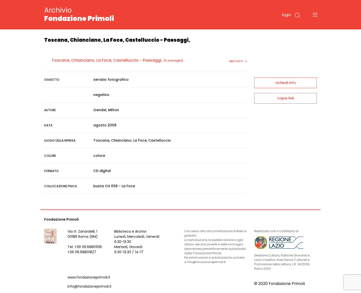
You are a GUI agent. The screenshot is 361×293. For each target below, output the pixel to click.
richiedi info (285, 82)
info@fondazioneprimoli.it (89, 286)
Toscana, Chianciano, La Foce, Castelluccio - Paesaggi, (107, 60)
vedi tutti (236, 61)
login (286, 15)
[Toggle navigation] (315, 14)
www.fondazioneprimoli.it (89, 277)
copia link (285, 98)
